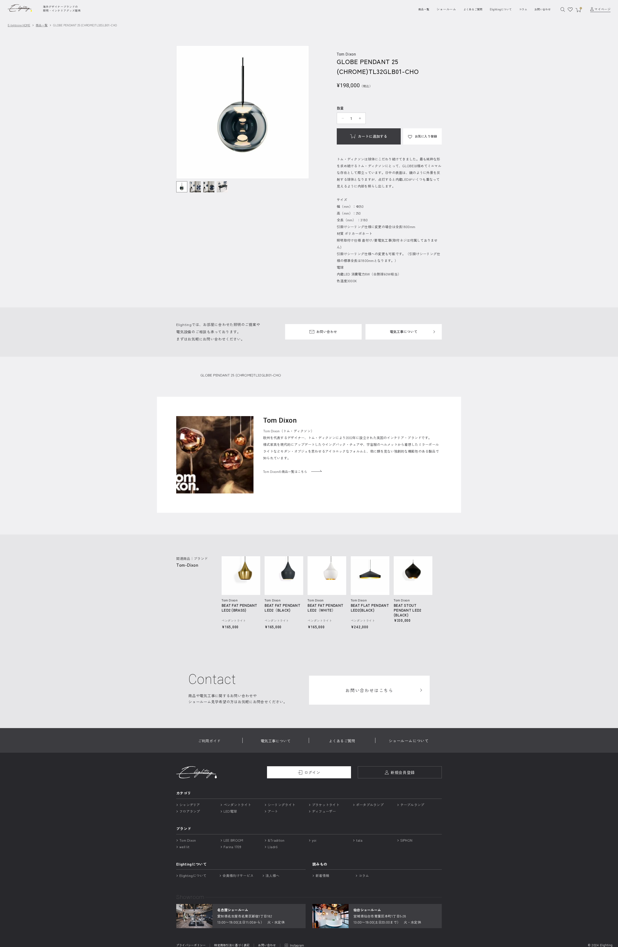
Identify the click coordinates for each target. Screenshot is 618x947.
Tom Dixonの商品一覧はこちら (285, 471)
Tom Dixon (187, 840)
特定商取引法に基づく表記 (232, 945)
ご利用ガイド (209, 740)
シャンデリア (189, 804)
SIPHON (406, 840)
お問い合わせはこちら (369, 690)
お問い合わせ (542, 9)
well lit (184, 847)
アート (273, 811)
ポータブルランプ (370, 804)
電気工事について (403, 331)
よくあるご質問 (473, 9)
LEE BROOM (233, 840)
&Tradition (276, 840)
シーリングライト (281, 804)
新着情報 (322, 875)
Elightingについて (501, 9)
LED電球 (230, 811)
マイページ (602, 9)
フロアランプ (189, 811)
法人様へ (272, 875)
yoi (314, 840)
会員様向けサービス (238, 875)
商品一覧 (423, 9)
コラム (523, 9)
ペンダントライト (237, 804)
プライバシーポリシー (191, 945)
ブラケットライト (325, 804)
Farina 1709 (232, 847)
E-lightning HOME (19, 25)
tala (359, 840)
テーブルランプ (412, 804)
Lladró (273, 847)
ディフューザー (324, 811)
